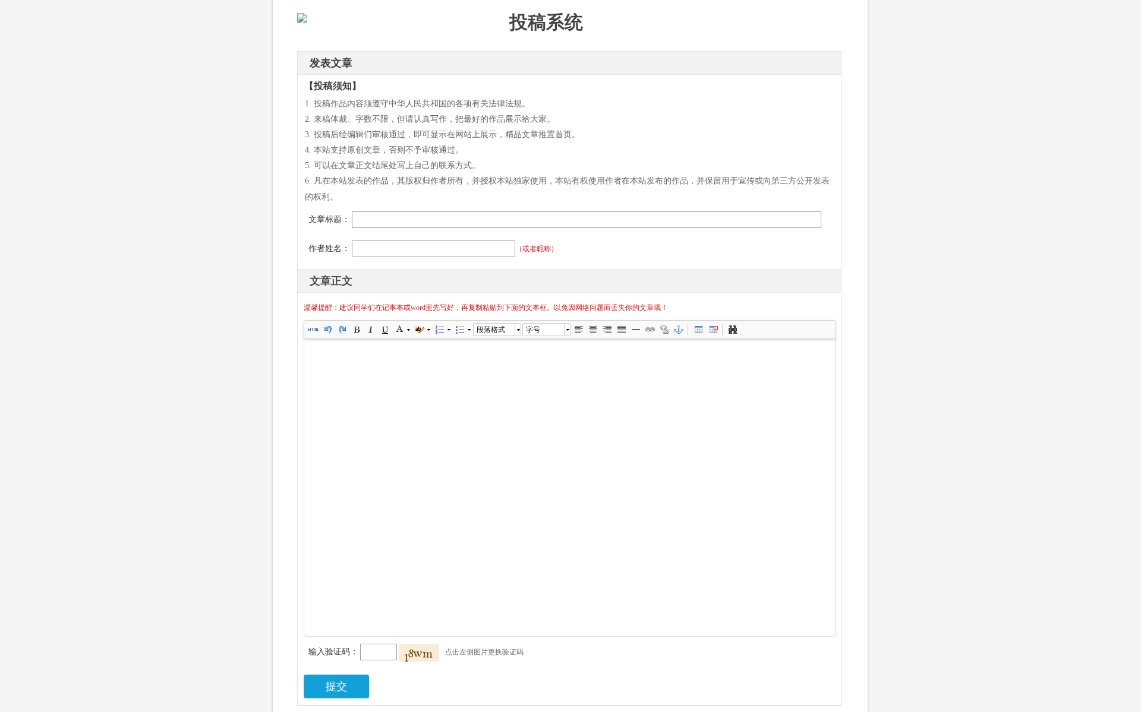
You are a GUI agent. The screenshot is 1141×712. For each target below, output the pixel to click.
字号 (533, 329)
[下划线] (384, 330)
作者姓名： (329, 248)
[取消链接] (664, 330)
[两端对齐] (621, 330)
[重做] (342, 330)
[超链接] (649, 330)
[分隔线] (635, 330)
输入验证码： (333, 651)
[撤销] (327, 330)
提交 (336, 686)
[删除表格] (712, 330)
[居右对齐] (607, 330)
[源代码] (313, 330)
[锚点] (678, 330)
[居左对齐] (578, 330)
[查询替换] (732, 330)
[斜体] (370, 330)
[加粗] (356, 330)
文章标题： (329, 219)
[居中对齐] (592, 330)
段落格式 (491, 329)
